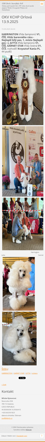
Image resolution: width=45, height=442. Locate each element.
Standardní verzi (22, 436)
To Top (42, 436)
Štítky (5, 369)
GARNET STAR (19, 373)
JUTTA (28, 373)
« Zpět (4, 385)
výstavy (35, 373)
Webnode (29, 430)
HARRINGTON (7, 373)
